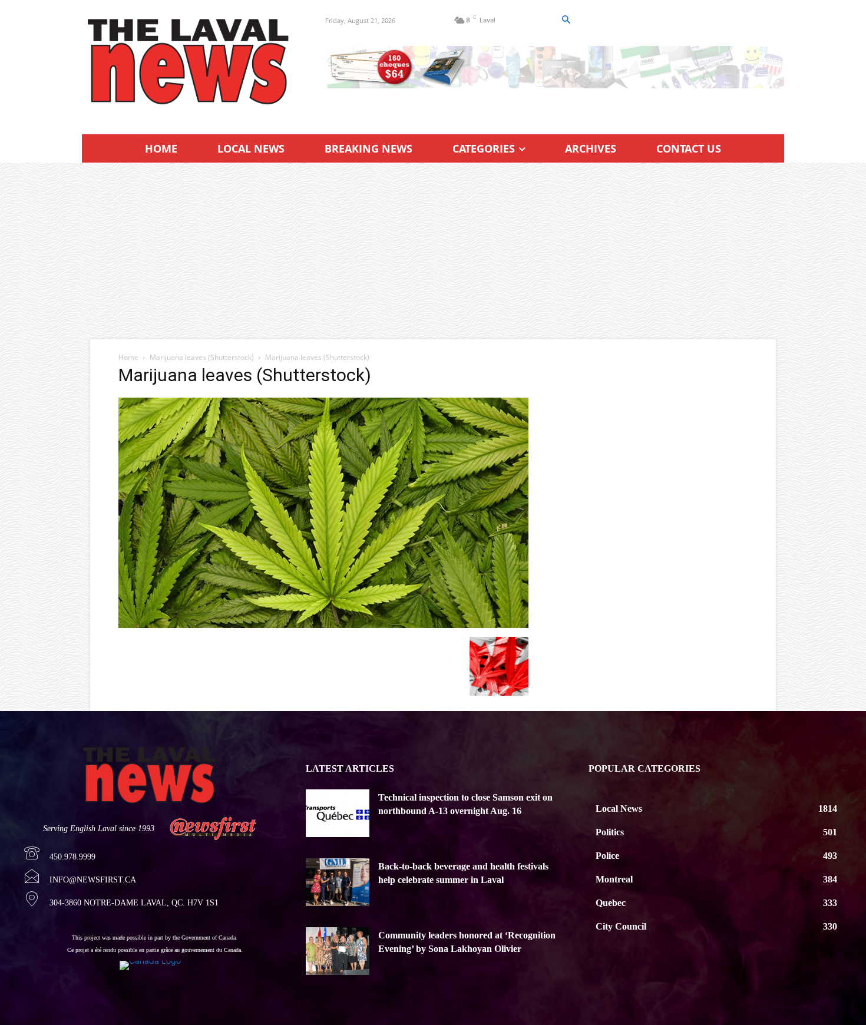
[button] (565, 20)
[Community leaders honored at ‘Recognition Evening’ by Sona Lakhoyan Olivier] (337, 951)
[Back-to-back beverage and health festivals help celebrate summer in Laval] (337, 882)
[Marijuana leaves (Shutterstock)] (323, 625)
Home (128, 357)
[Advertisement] (433, 250)
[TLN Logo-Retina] (189, 62)
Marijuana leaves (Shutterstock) (202, 357)
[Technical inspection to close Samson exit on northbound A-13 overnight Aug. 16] (337, 813)
